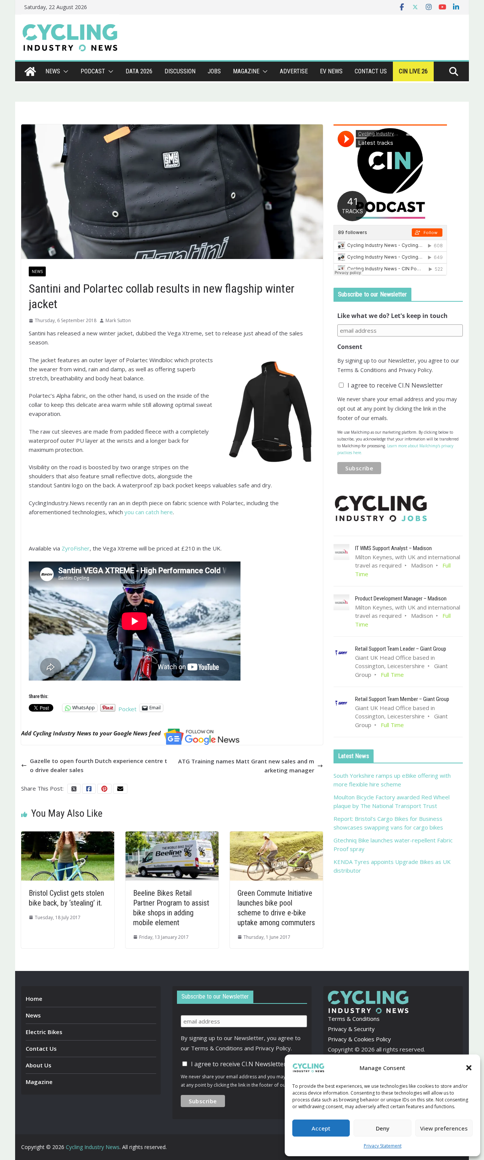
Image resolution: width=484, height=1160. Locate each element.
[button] (469, 1068)
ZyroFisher (76, 548)
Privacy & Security (351, 1029)
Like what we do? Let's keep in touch (392, 316)
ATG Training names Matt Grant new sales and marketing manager (246, 765)
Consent (349, 347)
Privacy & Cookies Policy (359, 1039)
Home (34, 998)
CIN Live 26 (413, 71)
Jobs (214, 71)
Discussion (179, 71)
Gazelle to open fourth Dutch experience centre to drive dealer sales (98, 765)
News (52, 71)
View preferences (444, 1128)
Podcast (93, 71)
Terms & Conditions (354, 1018)
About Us (38, 1065)
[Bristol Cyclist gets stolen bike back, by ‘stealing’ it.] (67, 836)
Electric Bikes (44, 1032)
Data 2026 (139, 71)
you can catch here (148, 512)
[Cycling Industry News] (30, 71)
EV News (331, 71)
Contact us (371, 71)
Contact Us (41, 1048)
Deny (382, 1128)
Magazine (246, 71)
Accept (321, 1128)
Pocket (127, 709)
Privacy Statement (383, 1146)
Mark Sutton (118, 320)
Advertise (294, 71)
